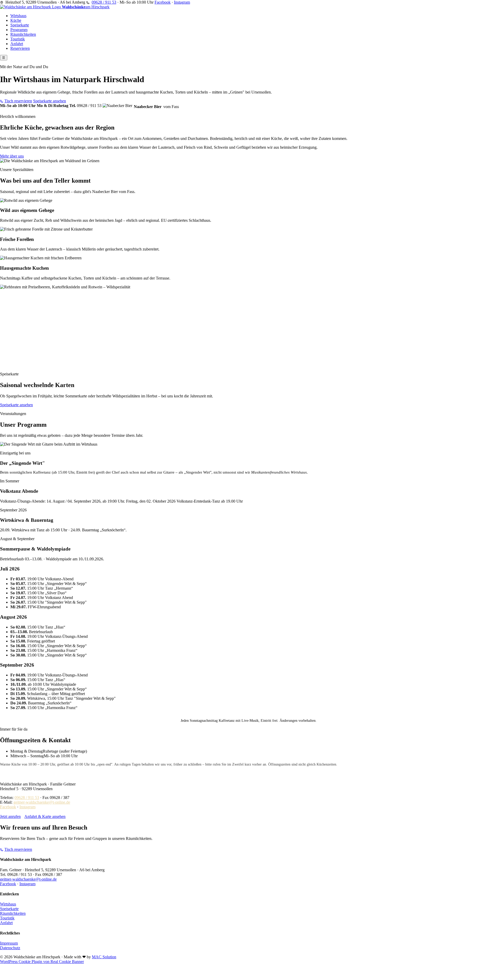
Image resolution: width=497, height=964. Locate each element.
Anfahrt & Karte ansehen (44, 816)
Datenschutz (10, 948)
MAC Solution (104, 957)
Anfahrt (16, 43)
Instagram (182, 2)
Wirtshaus (18, 15)
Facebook (163, 2)
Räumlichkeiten (23, 34)
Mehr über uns (12, 156)
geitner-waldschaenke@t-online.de (41, 802)
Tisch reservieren (18, 101)
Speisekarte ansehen (49, 101)
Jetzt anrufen (10, 816)
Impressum (9, 943)
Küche (15, 20)
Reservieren (20, 48)
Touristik (17, 39)
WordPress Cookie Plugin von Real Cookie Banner (42, 961)
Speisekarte (19, 25)
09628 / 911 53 (104, 2)
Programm (18, 29)
